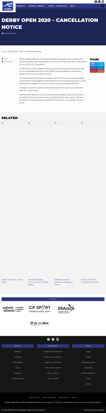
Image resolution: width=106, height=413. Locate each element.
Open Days (17, 373)
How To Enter (18, 362)
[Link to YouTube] (102, 1)
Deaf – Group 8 (53, 378)
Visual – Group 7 (53, 373)
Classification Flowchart (53, 351)
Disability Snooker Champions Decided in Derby (64, 282)
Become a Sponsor (88, 373)
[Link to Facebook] (95, 1)
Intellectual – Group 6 (53, 368)
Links (88, 378)
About (72, 6)
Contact (88, 384)
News (10, 6)
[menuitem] (4, 6)
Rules (18, 368)
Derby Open (8, 62)
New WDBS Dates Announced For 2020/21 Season (38, 282)
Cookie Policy (63, 397)
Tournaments (19, 6)
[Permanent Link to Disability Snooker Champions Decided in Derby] (66, 200)
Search (102, 6)
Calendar (32, 6)
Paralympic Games (88, 362)
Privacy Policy (34, 397)
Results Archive (17, 378)
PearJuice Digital (97, 410)
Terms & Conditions (49, 397)
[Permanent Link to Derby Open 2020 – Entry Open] (13, 200)
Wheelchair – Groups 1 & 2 (53, 357)
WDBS (88, 351)
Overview (17, 351)
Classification (61, 6)
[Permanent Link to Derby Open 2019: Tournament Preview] (92, 200)
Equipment (88, 368)
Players (51, 6)
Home (4, 6)
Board (88, 357)
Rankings (41, 6)
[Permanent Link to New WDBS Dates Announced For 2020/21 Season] (39, 200)
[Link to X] (99, 1)
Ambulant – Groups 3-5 (53, 362)
